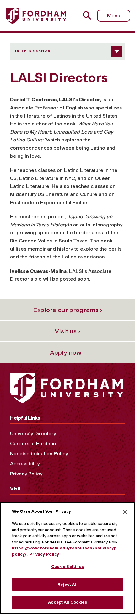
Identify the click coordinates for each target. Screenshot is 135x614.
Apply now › (67, 352)
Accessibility (25, 464)
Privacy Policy (26, 474)
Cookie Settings (67, 566)
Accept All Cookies (67, 602)
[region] (67, 558)
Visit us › (67, 331)
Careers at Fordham (33, 444)
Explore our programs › (67, 310)
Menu (113, 16)
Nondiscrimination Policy (39, 454)
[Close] (125, 512)
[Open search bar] (89, 15)
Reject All (67, 584)
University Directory (33, 434)
